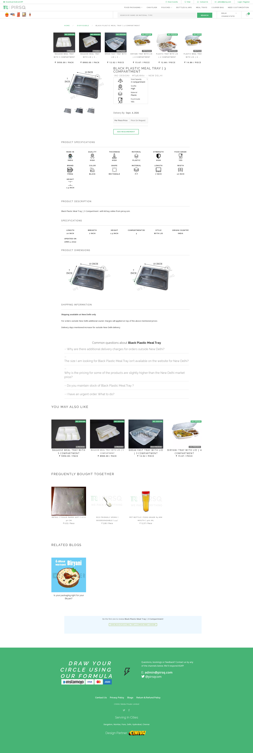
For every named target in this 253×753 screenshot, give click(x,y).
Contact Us (203, 2)
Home (67, 25)
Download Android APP (14, 2)
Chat (188, 2)
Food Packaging (132, 7)
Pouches (165, 7)
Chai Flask (152, 7)
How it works (172, 2)
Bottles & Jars (184, 7)
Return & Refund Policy (148, 697)
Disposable (83, 25)
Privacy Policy (117, 697)
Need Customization (238, 7)
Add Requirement (126, 132)
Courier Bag (217, 7)
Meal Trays (201, 7)
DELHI (228, 14)
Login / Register (244, 2)
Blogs (130, 697)
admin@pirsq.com (224, 2)
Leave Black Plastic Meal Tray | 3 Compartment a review (132, 624)
